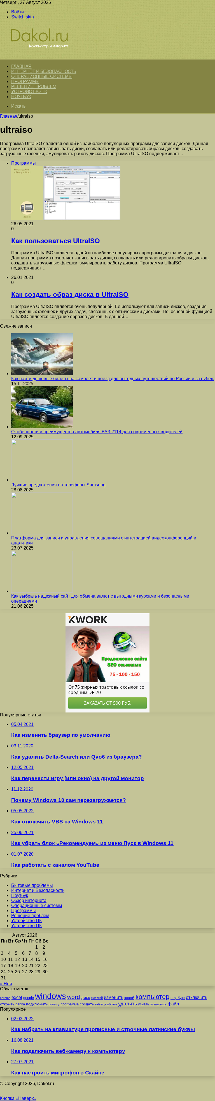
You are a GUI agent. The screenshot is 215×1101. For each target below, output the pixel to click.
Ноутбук (21, 96)
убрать (112, 1004)
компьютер (152, 996)
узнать (143, 1004)
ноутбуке (177, 998)
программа (69, 1004)
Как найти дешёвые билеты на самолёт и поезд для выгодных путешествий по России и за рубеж (112, 378)
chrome (5, 998)
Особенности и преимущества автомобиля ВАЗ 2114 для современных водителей (97, 431)
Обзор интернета (28, 900)
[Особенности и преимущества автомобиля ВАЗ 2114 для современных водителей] (42, 426)
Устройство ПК (29, 91)
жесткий (97, 998)
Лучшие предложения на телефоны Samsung (58, 484)
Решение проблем (33, 86)
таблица (100, 1004)
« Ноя (6, 983)
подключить (37, 1004)
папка (20, 1004)
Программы (25, 81)
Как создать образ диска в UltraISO (69, 294)
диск (85, 997)
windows (50, 996)
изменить (113, 997)
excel (16, 997)
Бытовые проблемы (32, 885)
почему (54, 1004)
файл (173, 1003)
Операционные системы (41, 76)
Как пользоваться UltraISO (55, 241)
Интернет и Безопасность (43, 71)
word (73, 997)
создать (87, 1004)
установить (158, 1004)
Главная (8, 116)
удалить (127, 1004)
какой (129, 997)
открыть (7, 1004)
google (28, 998)
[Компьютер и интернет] (45, 56)
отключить (196, 997)
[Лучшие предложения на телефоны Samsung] (42, 479)
